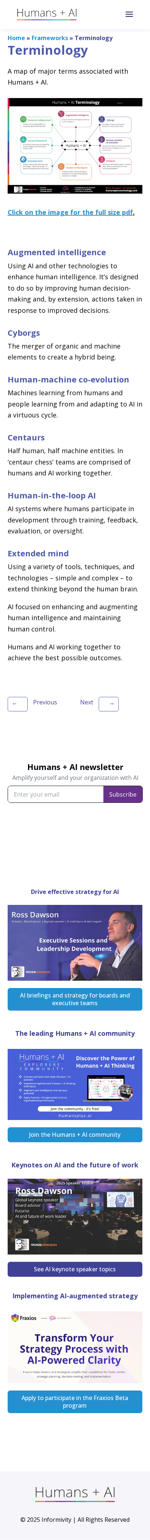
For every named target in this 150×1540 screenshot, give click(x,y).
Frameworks (50, 38)
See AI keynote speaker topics (75, 1269)
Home (16, 38)
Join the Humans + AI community (75, 1135)
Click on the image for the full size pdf (70, 212)
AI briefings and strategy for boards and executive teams (75, 999)
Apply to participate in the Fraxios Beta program (74, 1401)
